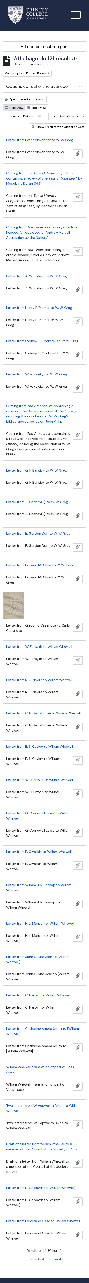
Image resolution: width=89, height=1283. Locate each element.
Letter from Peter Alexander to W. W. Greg (39, 140)
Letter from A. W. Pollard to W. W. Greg (36, 276)
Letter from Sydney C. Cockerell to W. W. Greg (42, 341)
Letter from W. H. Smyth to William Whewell (39, 780)
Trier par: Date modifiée (27, 116)
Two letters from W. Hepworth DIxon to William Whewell (42, 1108)
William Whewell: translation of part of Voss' (40, 1070)
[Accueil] (30, 15)
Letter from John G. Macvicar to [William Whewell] (37, 959)
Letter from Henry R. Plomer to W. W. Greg (39, 307)
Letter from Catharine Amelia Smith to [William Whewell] (42, 1031)
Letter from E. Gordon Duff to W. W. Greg (38, 533)
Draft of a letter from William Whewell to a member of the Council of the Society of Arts (41, 1146)
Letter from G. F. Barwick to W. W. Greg (36, 470)
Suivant (55, 1259)
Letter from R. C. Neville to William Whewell (39, 680)
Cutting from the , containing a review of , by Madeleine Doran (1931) (44, 178)
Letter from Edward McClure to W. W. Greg (39, 565)
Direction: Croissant (67, 116)
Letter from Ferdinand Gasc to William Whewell (43, 1221)
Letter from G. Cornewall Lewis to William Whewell (38, 816)
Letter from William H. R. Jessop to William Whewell (38, 887)
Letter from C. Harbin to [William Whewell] (38, 995)
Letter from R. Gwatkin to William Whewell (39, 851)
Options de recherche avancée (37, 86)
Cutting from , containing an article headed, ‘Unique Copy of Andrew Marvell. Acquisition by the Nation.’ (41, 232)
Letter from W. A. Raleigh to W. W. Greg (36, 374)
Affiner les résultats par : (44, 46)
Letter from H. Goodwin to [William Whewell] (40, 1187)
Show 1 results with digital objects (59, 127)
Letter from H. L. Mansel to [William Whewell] (40, 923)
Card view (15, 108)
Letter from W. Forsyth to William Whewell (39, 646)
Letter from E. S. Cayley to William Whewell (39, 746)
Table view (38, 108)
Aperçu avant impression (26, 99)
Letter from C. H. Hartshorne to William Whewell (43, 713)
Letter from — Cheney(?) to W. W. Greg (37, 502)
